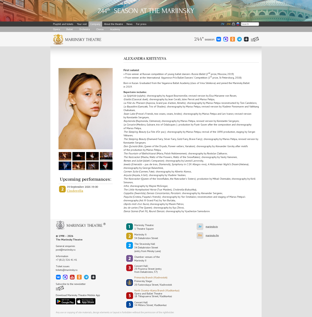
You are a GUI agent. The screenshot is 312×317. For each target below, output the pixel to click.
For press (141, 24)
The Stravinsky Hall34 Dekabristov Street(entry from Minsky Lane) (147, 247)
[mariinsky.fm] (201, 235)
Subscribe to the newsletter (71, 284)
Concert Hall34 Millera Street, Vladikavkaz (150, 304)
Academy (115, 29)
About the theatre (113, 24)
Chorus (100, 29)
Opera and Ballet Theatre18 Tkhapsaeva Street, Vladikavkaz (153, 295)
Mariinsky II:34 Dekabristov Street (146, 236)
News (130, 24)
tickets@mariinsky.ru (66, 270)
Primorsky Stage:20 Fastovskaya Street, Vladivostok (150, 282)
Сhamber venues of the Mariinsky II (147, 258)
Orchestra (84, 29)
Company (95, 24)
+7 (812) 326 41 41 (66, 259)
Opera (56, 29)
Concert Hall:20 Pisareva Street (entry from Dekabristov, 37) (148, 268)
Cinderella (75, 191)
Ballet (69, 29)
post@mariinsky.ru (65, 249)
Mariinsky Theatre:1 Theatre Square (144, 226)
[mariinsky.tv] (201, 226)
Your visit (82, 24)
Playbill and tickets (63, 24)
